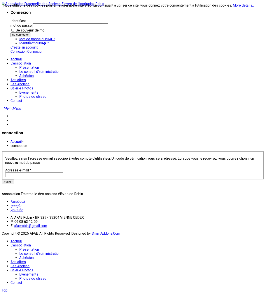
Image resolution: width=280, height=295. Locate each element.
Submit (8, 181)
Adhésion (26, 258)
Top (4, 290)
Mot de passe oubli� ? (37, 39)
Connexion (18, 51)
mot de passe (21, 25)
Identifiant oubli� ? (34, 43)
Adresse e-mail (18, 170)
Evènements (28, 274)
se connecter (20, 34)
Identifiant (18, 21)
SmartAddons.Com (106, 233)
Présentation (29, 249)
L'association (20, 245)
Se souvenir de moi (30, 30)
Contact (16, 283)
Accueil (16, 142)
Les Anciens (20, 266)
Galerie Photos (21, 270)
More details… (243, 5)
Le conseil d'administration (39, 253)
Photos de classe (32, 278)
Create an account (24, 47)
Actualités (18, 262)
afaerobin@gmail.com (30, 226)
